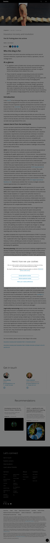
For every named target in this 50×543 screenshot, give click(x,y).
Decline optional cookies (25, 278)
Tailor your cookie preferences (25, 281)
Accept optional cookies (25, 275)
